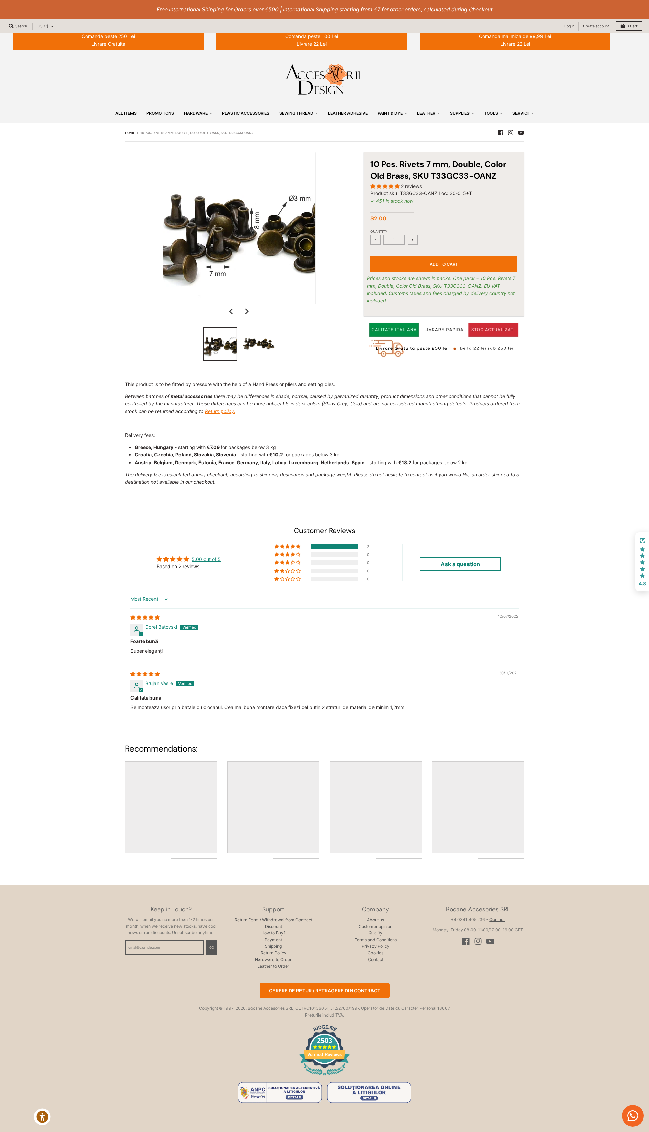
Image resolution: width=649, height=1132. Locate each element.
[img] (145, 617)
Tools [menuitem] (491, 113)
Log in (569, 26)
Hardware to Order (273, 959)
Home (130, 133)
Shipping (273, 946)
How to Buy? (273, 933)
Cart (632, 26)
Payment (273, 939)
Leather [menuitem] (426, 113)
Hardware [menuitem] (196, 113)
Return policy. (220, 411)
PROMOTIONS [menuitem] (160, 113)
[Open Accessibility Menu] (42, 1116)
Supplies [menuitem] (460, 113)
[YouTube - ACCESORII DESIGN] (521, 133)
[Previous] (231, 311)
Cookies (375, 952)
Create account (596, 26)
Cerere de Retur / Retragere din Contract (324, 990)
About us (375, 919)
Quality (375, 933)
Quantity (378, 231)
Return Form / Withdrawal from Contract (273, 919)
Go (211, 947)
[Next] (246, 311)
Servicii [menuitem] (520, 113)
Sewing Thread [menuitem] (296, 113)
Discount (273, 926)
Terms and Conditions (376, 939)
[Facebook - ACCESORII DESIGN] (501, 133)
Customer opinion (375, 926)
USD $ (43, 26)
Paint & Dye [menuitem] (390, 113)
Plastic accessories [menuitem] (245, 113)
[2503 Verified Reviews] (324, 1076)
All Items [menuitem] (126, 113)
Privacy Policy (375, 946)
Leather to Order (273, 966)
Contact (375, 959)
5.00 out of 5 (206, 559)
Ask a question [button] (460, 564)
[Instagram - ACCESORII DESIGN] (511, 133)
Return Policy (273, 952)
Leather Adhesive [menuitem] (348, 113)
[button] (385, 186)
